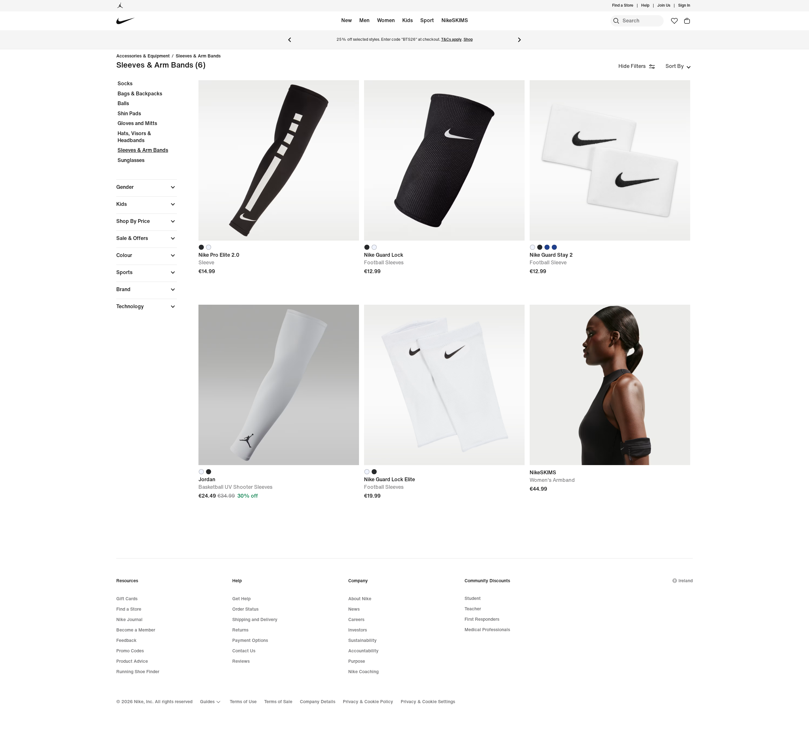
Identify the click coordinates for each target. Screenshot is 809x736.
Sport (427, 20)
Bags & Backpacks (140, 93)
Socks (125, 83)
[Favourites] (674, 21)
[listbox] (678, 66)
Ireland (685, 580)
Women (386, 20)
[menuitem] (651, 5)
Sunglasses (131, 160)
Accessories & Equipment (143, 56)
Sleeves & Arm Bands (198, 56)
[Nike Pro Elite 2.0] (278, 160)
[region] (142, 200)
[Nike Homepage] (125, 21)
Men (364, 20)
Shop (468, 40)
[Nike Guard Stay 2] (610, 160)
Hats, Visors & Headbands (134, 137)
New (346, 20)
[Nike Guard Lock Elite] (444, 385)
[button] (146, 187)
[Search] (616, 21)
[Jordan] (120, 5)
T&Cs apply (451, 40)
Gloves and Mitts (137, 123)
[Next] (519, 39)
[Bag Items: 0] (687, 21)
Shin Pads (129, 113)
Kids (407, 20)
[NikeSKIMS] (610, 385)
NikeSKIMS (454, 20)
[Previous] (289, 39)
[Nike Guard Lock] (444, 160)
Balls (123, 103)
